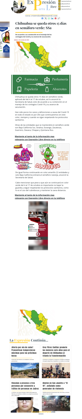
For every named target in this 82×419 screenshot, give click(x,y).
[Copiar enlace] (58, 18)
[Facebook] (42, 18)
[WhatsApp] (49, 18)
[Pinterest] (55, 18)
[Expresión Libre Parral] (59, 1)
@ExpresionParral (65, 3)
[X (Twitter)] (45, 18)
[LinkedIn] (52, 18)
